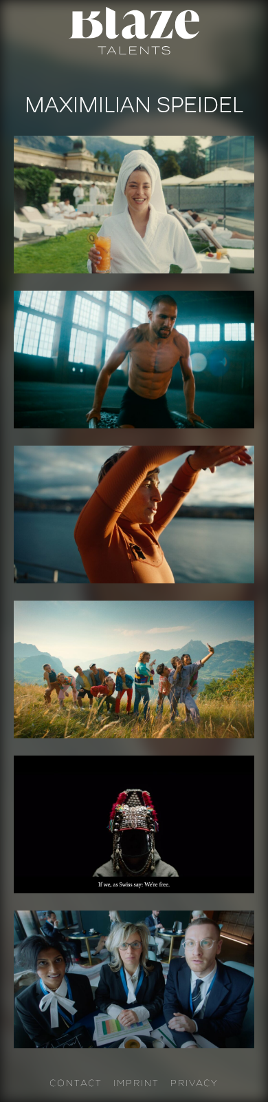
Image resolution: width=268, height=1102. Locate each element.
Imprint (136, 1083)
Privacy (194, 1083)
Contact (75, 1083)
